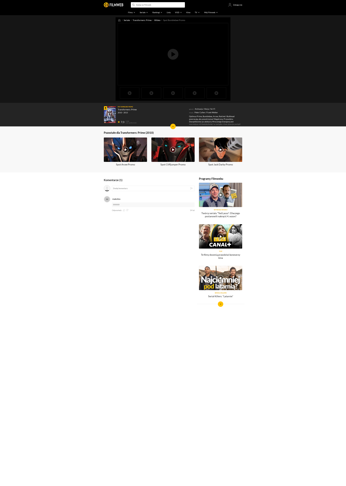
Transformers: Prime (142, 20)
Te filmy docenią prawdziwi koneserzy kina (220, 256)
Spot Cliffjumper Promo (173, 164)
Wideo (157, 20)
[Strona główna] (119, 20)
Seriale (127, 20)
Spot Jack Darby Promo (220, 164)
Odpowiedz (117, 210)
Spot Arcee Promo (125, 164)
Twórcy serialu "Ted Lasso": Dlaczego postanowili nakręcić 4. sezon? (220, 215)
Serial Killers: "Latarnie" (220, 296)
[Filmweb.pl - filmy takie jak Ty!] (113, 4)
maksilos (116, 199)
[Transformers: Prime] (110, 114)
